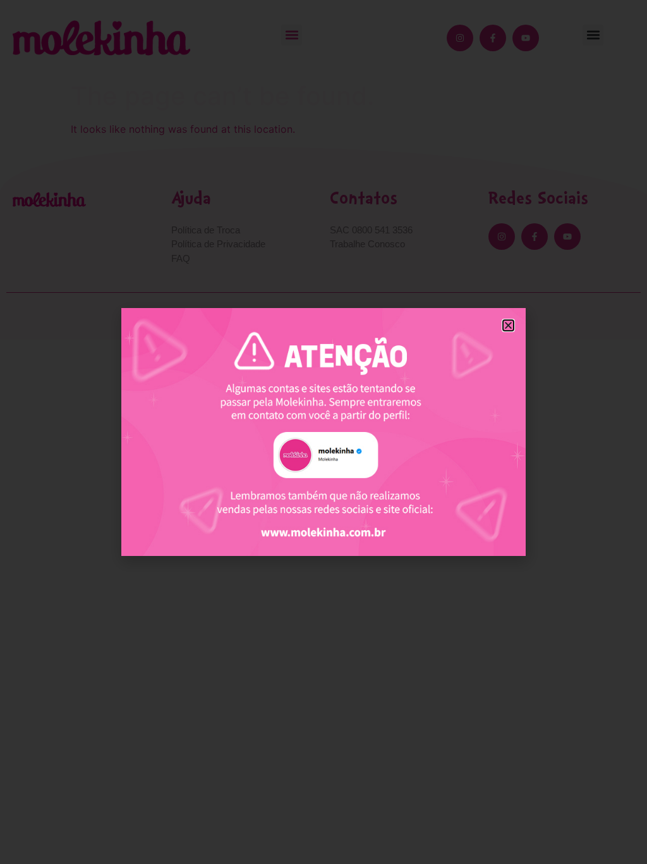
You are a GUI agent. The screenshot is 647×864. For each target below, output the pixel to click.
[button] (508, 325)
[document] (323, 432)
